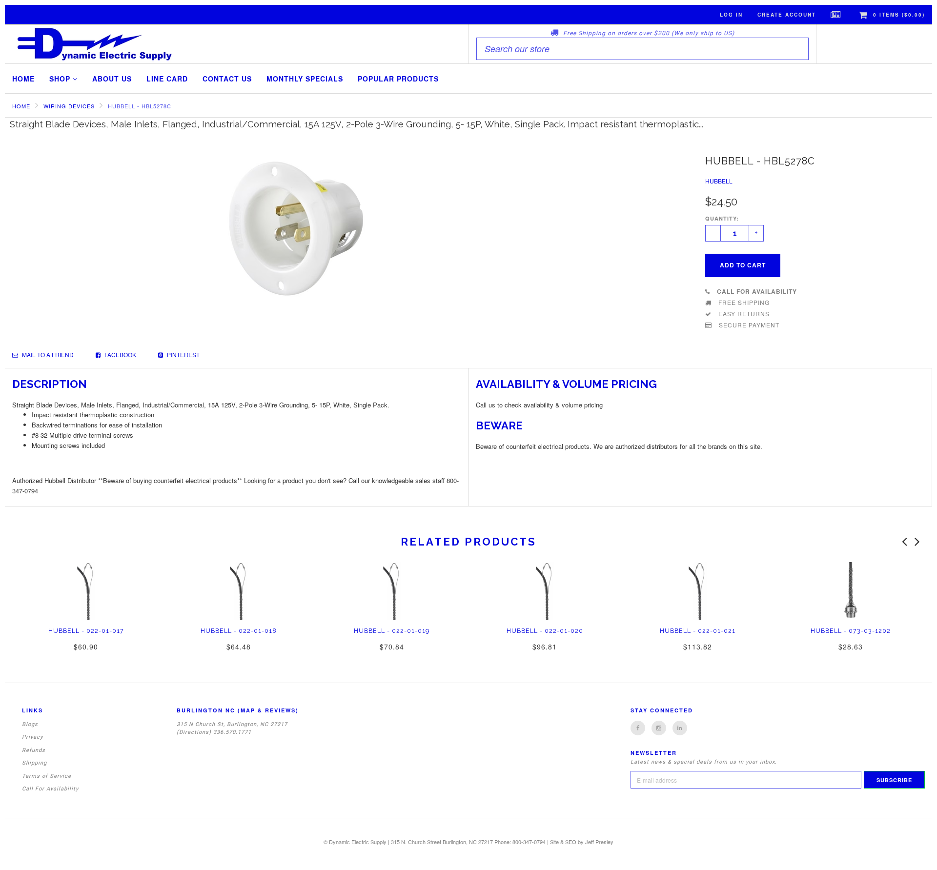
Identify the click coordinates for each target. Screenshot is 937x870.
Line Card (167, 78)
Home (23, 78)
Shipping (34, 763)
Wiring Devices (69, 106)
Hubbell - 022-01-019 (391, 630)
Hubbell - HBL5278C (139, 106)
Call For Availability (50, 789)
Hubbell (719, 181)
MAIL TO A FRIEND (47, 354)
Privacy (32, 737)
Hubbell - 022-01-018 (239, 630)
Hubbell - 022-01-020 (545, 630)
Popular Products (398, 78)
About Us (112, 78)
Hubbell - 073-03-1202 (851, 630)
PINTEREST (182, 354)
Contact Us (227, 78)
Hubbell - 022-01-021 (697, 630)
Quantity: (722, 218)
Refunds (33, 750)
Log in (731, 14)
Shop (61, 78)
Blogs (30, 724)
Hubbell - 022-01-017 (86, 630)
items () (899, 14)
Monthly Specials (304, 78)
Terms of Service (46, 776)
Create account (786, 14)
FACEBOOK (119, 354)
